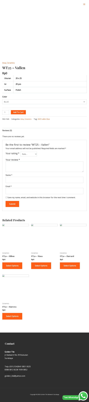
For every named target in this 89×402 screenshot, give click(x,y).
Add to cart (18, 112)
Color (4, 96)
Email (9, 186)
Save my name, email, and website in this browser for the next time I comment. (41, 197)
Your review (13, 159)
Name (9, 175)
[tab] (7, 130)
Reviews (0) (7, 130)
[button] (78, 4)
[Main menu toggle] (84, 4)
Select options (12, 265)
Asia (4, 63)
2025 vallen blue (44, 119)
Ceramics (11, 63)
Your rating (12, 153)
